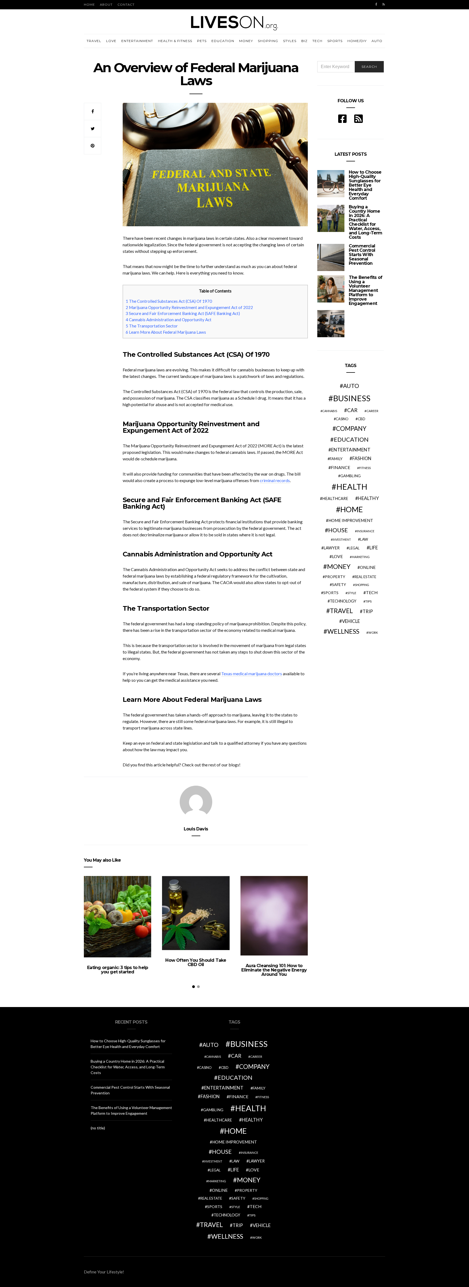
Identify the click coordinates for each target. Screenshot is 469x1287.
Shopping (268, 41)
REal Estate (365, 577)
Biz (304, 41)
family (336, 458)
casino (342, 419)
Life (373, 547)
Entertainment (137, 41)
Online (368, 567)
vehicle (351, 621)
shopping (362, 585)
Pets (202, 41)
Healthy (368, 498)
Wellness (343, 631)
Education (222, 41)
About (106, 4)
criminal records (275, 480)
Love (111, 41)
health (351, 486)
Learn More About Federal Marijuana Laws (166, 332)
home (351, 509)
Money (246, 41)
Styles (289, 41)
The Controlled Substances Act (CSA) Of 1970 (169, 301)
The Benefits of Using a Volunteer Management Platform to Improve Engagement (365, 290)
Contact (126, 4)
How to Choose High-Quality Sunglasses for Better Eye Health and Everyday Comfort (365, 185)
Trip (368, 611)
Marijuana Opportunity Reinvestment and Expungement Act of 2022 (189, 307)
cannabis (329, 411)
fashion (361, 458)
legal (354, 548)
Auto (377, 41)
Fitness (365, 468)
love (337, 556)
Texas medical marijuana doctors (251, 673)
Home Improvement (350, 520)
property (335, 576)
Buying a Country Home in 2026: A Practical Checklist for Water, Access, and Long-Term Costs (365, 222)
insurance (365, 531)
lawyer (332, 548)
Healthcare (335, 498)
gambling (350, 475)
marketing (361, 557)
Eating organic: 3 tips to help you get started (117, 969)
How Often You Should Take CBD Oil (195, 962)
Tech (317, 41)
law (364, 539)
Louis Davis (196, 829)
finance (340, 467)
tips (368, 601)
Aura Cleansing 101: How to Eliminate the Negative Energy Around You (274, 970)
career (372, 411)
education (351, 439)
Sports (335, 41)
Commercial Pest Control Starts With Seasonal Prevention (362, 254)
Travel (94, 41)
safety (339, 584)
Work (373, 632)
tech (372, 592)
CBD (361, 419)
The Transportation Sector (152, 325)
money (338, 566)
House (338, 530)
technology (343, 601)
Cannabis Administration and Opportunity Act (168, 319)
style (351, 593)
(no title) (98, 1128)
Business (351, 398)
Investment (341, 539)
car (352, 410)
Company (351, 428)
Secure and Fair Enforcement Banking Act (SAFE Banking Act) (183, 313)
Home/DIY (357, 41)
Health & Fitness (175, 41)
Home (89, 4)
